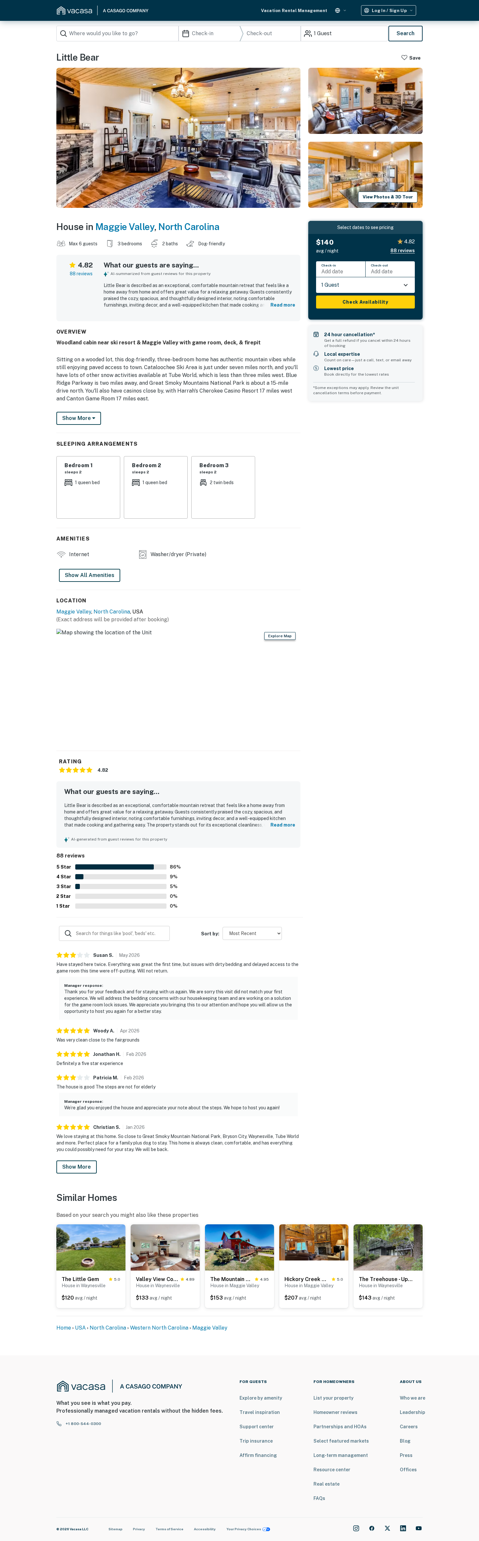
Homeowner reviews (335, 1412)
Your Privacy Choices (243, 1529)
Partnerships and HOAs (340, 1426)
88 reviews (81, 273)
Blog (405, 1441)
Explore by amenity (261, 1398)
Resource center (331, 1469)
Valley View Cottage (157, 1279)
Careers (409, 1426)
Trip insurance (256, 1441)
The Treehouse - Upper (386, 1279)
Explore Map (280, 636)
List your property (333, 1398)
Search (405, 33)
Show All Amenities (89, 575)
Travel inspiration (260, 1412)
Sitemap (116, 1529)
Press (406, 1455)
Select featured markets (341, 1441)
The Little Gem (80, 1279)
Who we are (412, 1398)
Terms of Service (169, 1529)
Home (63, 1328)
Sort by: (210, 933)
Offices (408, 1469)
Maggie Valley (124, 226)
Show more (77, 418)
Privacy (139, 1529)
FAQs (319, 1498)
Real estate (326, 1484)
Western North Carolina (159, 1328)
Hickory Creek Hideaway (306, 1279)
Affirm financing (258, 1455)
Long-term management (340, 1455)
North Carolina (188, 226)
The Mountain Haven (231, 1279)
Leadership (412, 1412)
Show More (76, 1167)
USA (80, 1328)
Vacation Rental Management (294, 10)
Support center (257, 1426)
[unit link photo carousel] (90, 1247)
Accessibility (205, 1529)
